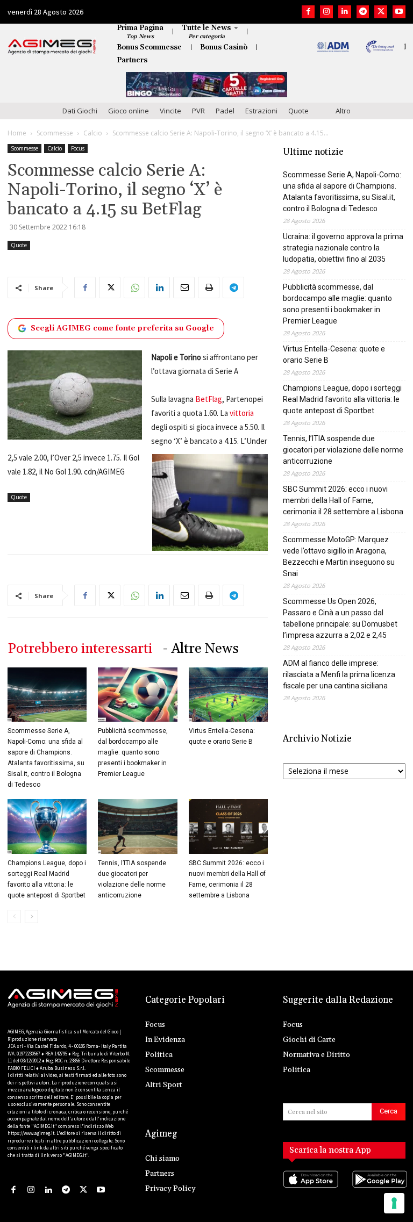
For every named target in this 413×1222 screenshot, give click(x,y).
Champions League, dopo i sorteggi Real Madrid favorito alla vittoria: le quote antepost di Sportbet (342, 399)
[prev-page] (14, 916)
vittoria (242, 413)
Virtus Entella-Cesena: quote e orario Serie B (334, 354)
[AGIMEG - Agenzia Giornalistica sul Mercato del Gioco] (52, 47)
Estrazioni (261, 111)
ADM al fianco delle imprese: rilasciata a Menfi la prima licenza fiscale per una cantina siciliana (339, 674)
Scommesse (55, 133)
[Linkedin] (344, 11)
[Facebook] (308, 11)
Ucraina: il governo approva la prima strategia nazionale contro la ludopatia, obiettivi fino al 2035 (343, 247)
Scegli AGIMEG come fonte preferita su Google (122, 328)
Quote (298, 111)
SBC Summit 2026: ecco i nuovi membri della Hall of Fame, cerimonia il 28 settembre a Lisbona (343, 500)
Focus (77, 148)
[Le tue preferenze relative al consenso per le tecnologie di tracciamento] (394, 1203)
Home (17, 133)
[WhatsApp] (134, 287)
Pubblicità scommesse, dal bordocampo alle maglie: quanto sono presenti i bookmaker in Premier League (133, 752)
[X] (380, 11)
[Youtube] (399, 11)
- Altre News (201, 649)
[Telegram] (363, 11)
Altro (343, 111)
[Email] (184, 287)
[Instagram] (326, 11)
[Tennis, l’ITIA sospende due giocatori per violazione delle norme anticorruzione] (137, 826)
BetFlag (208, 399)
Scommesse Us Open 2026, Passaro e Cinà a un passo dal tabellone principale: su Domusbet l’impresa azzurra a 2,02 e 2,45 (340, 618)
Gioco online (128, 111)
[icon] (310, 1190)
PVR (198, 111)
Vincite (170, 111)
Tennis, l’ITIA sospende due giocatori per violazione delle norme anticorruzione (343, 449)
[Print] (208, 287)
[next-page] (31, 916)
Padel (225, 111)
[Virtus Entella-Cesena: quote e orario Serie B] (228, 694)
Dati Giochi (79, 111)
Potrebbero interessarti (80, 649)
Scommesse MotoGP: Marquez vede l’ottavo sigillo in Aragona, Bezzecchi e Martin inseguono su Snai (339, 556)
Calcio (92, 133)
